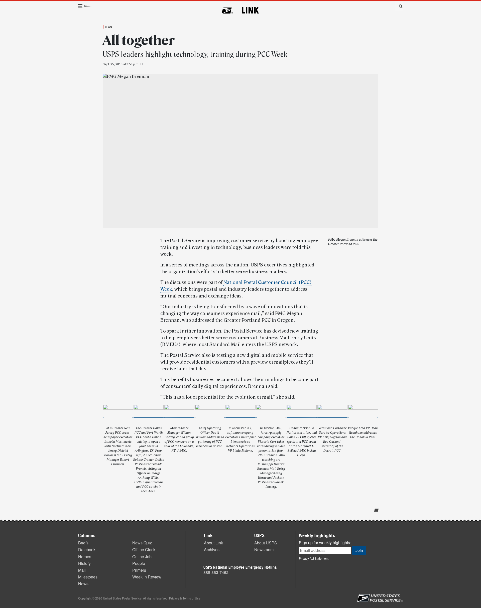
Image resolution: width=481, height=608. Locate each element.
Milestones (87, 577)
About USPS (265, 543)
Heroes (84, 556)
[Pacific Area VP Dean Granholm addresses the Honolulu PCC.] (363, 415)
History (84, 563)
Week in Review (146, 577)
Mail (82, 570)
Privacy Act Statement (313, 558)
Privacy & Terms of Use (184, 598)
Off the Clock (143, 549)
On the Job (142, 556)
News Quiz (142, 543)
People (138, 563)
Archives (211, 549)
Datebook (86, 549)
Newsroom (264, 549)
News (108, 27)
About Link (213, 543)
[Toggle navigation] (80, 6)
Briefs (83, 543)
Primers (139, 570)
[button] (399, 6)
